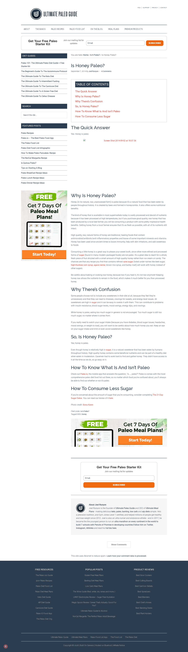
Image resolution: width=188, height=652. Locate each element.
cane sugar (128, 261)
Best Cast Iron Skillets (144, 586)
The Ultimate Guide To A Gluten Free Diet (39, 91)
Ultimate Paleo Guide (125, 508)
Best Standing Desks (144, 608)
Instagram (80, 528)
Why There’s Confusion (89, 101)
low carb (134, 511)
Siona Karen (88, 405)
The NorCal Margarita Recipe (34, 158)
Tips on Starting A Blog (31, 168)
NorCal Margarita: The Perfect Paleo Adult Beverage (94, 616)
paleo (118, 511)
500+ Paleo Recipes (44, 581)
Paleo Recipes (27, 133)
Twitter (150, 525)
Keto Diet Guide (44, 597)
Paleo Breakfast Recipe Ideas (34, 173)
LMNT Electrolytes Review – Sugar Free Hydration (94, 597)
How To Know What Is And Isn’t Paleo (97, 111)
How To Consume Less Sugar (92, 116)
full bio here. (111, 528)
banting (125, 511)
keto (113, 511)
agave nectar (99, 265)
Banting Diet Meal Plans (94, 581)
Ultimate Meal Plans (79, 637)
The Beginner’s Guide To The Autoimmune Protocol (44, 71)
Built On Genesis (87, 645)
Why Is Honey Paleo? (87, 96)
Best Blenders (144, 597)
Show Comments (119, 544)
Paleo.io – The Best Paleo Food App (37, 138)
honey (84, 414)
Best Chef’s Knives (143, 602)
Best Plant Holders (144, 613)
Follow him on (140, 525)
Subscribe (155, 43)
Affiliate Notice (119, 645)
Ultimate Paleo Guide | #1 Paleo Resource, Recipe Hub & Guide (53, 14)
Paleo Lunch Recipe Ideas (32, 178)
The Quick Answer (86, 91)
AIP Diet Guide (44, 602)
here (111, 398)
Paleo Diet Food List (44, 586)
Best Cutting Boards (144, 581)
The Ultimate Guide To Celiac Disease (38, 96)
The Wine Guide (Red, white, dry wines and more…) (94, 592)
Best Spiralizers (144, 592)
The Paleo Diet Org (44, 619)
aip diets (146, 511)
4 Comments (106, 71)
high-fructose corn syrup (82, 265)
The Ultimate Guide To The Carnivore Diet (39, 86)
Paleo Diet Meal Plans (44, 592)
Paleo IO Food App (44, 613)
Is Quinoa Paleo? (28, 163)
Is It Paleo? (85, 411)
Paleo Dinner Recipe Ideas (33, 183)
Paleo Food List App (99, 637)
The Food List (116, 637)
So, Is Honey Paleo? (86, 106)
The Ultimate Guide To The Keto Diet (37, 76)
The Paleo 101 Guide (44, 575)
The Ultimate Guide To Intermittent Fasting (40, 81)
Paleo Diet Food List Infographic (35, 148)
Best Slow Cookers (144, 575)
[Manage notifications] (6, 646)
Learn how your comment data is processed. (127, 556)
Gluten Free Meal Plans (94, 575)
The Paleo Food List (30, 143)
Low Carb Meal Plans (94, 586)
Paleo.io (84, 374)
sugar (81, 255)
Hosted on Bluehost (103, 645)
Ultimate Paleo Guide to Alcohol (94, 611)
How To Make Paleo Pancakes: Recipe (38, 153)
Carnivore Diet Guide (44, 608)
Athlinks (89, 528)
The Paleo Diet (131, 637)
